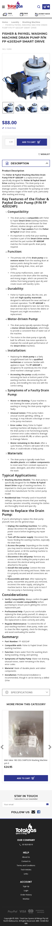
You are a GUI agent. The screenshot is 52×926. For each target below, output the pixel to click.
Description (19, 163)
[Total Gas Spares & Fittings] (15, 4)
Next (48, 79)
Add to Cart (29, 142)
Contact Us (26, 861)
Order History (26, 894)
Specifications (21, 692)
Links (26, 873)
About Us (26, 857)
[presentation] (2, 747)
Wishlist (26, 899)
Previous (3, 79)
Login (26, 890)
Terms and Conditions (26, 865)
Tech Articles (26, 869)
